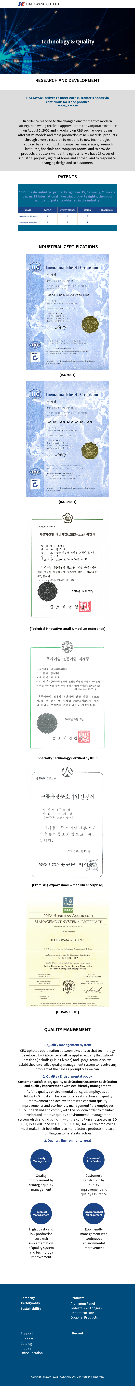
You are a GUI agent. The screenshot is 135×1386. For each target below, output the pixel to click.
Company (28, 1297)
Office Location (32, 1352)
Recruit (77, 1333)
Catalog (26, 1343)
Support (27, 1333)
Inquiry (26, 1348)
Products (77, 1297)
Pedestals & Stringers (86, 1308)
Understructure (82, 1312)
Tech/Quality (30, 1303)
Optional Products (84, 1317)
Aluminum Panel (82, 1303)
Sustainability (31, 1308)
